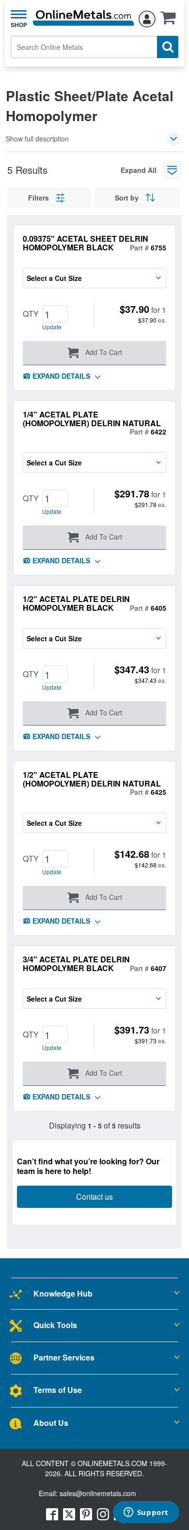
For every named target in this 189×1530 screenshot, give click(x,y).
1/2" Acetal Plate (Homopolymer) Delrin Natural (92, 779)
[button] (170, 21)
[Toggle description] (173, 138)
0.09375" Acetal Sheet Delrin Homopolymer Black (85, 243)
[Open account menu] (147, 17)
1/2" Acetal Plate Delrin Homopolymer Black (76, 603)
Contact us (94, 1196)
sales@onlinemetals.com (98, 1493)
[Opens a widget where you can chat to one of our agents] (145, 1513)
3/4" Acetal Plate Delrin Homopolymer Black (76, 964)
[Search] (167, 47)
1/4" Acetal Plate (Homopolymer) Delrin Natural (92, 419)
